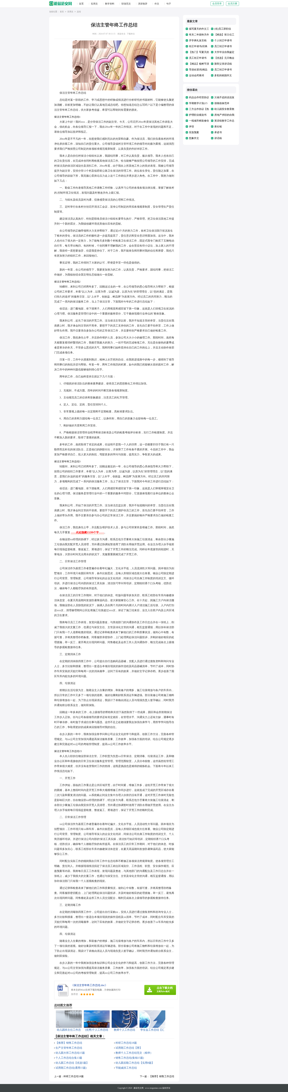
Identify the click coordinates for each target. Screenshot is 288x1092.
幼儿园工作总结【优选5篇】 (72, 1062)
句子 (168, 3)
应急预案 (194, 132)
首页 (81, 3)
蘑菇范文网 (139, 1088)
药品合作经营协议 (199, 97)
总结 (79, 11)
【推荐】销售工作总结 (69, 1042)
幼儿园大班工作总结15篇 (70, 1052)
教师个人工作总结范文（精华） (134, 1052)
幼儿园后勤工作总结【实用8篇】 (135, 1062)
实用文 (94, 3)
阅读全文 (122, 34)
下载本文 (131, 34)
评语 (191, 126)
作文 (156, 3)
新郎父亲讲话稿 (223, 63)
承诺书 (218, 132)
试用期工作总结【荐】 (129, 1047)
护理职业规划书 (197, 115)
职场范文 (126, 3)
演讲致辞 (142, 3)
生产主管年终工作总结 (69, 1047)
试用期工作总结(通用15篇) (71, 1067)
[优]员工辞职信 (222, 28)
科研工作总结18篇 (126, 1042)
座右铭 (218, 126)
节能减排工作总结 (126, 1067)
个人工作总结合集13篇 (69, 1057)
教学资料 (109, 3)
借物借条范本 (221, 103)
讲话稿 (218, 138)
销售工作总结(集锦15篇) (130, 1057)
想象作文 (194, 138)
